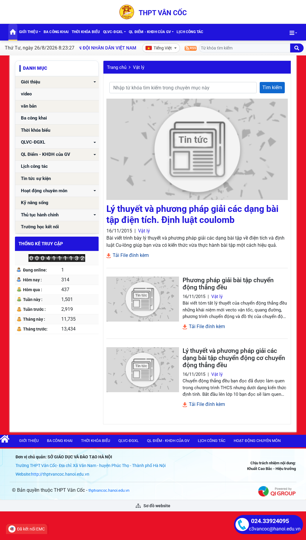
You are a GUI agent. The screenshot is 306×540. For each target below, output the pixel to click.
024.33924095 (270, 521)
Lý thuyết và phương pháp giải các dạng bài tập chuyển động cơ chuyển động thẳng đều (234, 358)
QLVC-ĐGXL (113, 32)
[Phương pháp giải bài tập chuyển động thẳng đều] (142, 299)
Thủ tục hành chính (40, 215)
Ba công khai (56, 32)
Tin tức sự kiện (36, 178)
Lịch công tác (190, 32)
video (26, 94)
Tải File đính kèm (130, 255)
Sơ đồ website (156, 505)
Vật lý (138, 67)
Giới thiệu (28, 32)
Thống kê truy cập (41, 243)
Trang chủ (116, 67)
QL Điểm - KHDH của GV (150, 32)
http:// (37, 474)
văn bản (28, 106)
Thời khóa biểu (86, 32)
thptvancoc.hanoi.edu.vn (108, 490)
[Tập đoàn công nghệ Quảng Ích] (277, 491)
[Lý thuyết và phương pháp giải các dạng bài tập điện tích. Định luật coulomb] (197, 149)
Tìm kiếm (272, 87)
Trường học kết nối (40, 226)
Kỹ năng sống (34, 202)
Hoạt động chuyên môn (44, 190)
